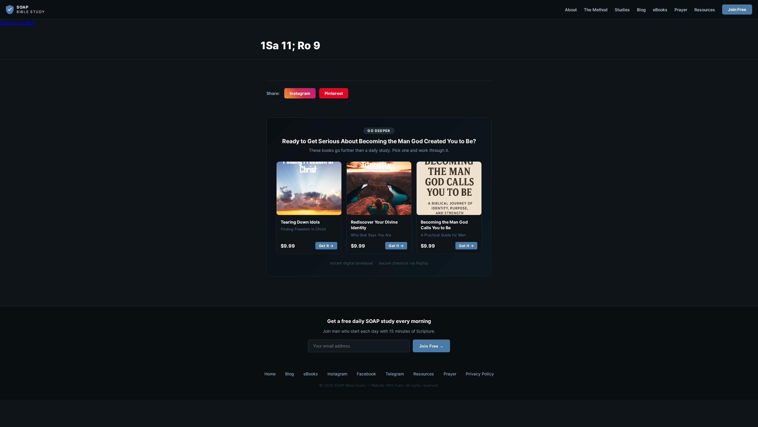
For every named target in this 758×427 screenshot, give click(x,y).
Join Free (737, 9)
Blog (641, 9)
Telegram (395, 373)
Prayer (681, 9)
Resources (704, 9)
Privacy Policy (480, 373)
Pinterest (334, 93)
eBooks (660, 9)
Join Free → (431, 346)
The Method (596, 9)
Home (270, 373)
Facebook (366, 373)
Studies (622, 9)
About (571, 9)
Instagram (300, 93)
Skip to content (17, 22)
